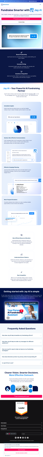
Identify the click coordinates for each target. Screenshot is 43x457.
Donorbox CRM (32, 93)
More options (7, 455)
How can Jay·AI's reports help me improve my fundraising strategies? (17, 349)
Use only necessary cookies (21, 452)
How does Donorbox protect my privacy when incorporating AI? (19, 356)
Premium (10, 95)
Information (4, 423)
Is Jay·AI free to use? (7, 363)
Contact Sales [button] (22, 22)
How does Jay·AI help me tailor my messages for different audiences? (17, 342)
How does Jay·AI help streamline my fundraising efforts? (17, 335)
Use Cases (3, 425)
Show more (8, 447)
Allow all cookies (21, 449)
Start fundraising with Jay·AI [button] (22, 396)
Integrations (4, 428)
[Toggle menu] (40, 4)
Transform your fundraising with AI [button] (22, 18)
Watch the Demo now (33, 1)
